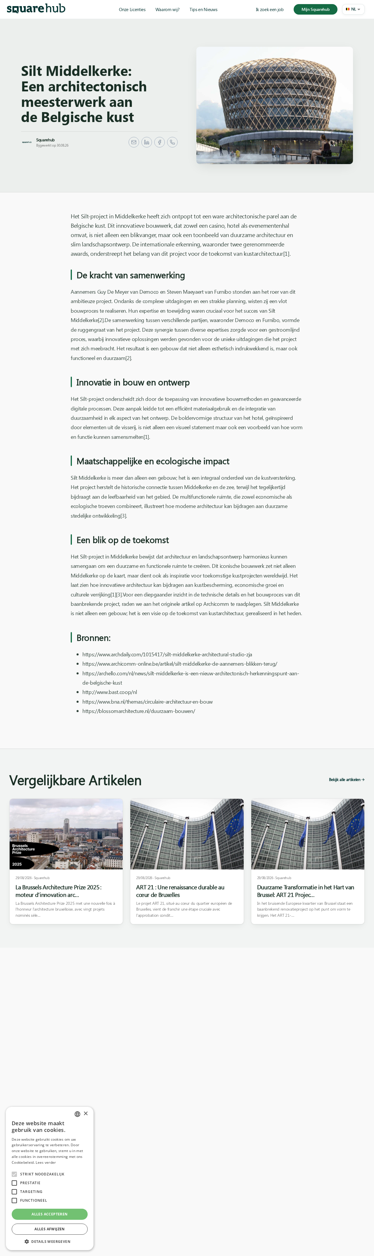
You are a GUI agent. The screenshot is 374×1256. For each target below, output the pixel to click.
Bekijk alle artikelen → (347, 779)
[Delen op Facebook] (159, 142)
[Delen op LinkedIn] (146, 142)
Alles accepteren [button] (49, 1214)
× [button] (85, 1113)
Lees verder (46, 1162)
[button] (353, 9)
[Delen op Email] (134, 142)
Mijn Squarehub (315, 9)
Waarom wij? (167, 9)
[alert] (50, 1178)
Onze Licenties (132, 9)
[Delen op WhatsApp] (172, 142)
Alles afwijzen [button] (49, 1229)
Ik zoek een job (270, 9)
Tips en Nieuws (203, 9)
